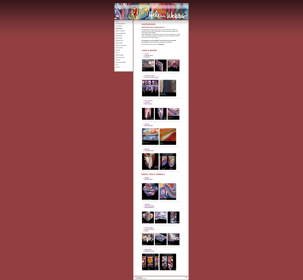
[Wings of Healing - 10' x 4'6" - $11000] (160, 217)
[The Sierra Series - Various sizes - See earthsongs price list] (168, 161)
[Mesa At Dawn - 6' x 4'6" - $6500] (173, 114)
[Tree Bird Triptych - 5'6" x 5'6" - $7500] (148, 217)
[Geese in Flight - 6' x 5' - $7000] (148, 239)
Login (186, 277)
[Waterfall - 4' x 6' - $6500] (150, 161)
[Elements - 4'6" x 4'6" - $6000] (173, 65)
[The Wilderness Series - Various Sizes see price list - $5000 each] (168, 262)
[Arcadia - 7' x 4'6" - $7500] (148, 65)
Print (137, 277)
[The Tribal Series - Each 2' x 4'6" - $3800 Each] (150, 262)
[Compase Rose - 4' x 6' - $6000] (160, 65)
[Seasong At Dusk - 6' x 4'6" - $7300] (160, 239)
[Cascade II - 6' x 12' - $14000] (160, 114)
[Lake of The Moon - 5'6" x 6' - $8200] (150, 88)
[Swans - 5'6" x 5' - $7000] (173, 239)
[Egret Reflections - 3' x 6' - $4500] (173, 217)
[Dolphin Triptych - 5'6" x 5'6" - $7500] (150, 191)
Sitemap (140, 277)
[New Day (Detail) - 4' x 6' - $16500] (168, 136)
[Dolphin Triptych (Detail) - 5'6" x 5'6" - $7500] (167, 191)
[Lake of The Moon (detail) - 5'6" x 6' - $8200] (168, 88)
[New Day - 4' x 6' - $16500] (150, 136)
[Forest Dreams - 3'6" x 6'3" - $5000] (148, 114)
